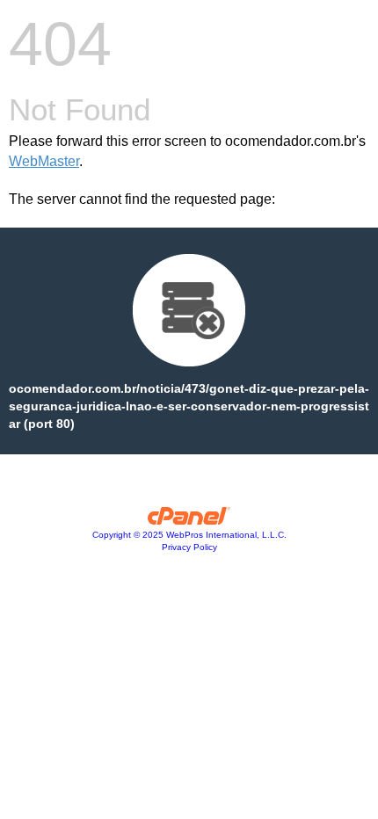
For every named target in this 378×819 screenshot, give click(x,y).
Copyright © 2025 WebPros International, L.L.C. (189, 535)
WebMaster (44, 161)
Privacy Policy (189, 547)
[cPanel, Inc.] (189, 520)
